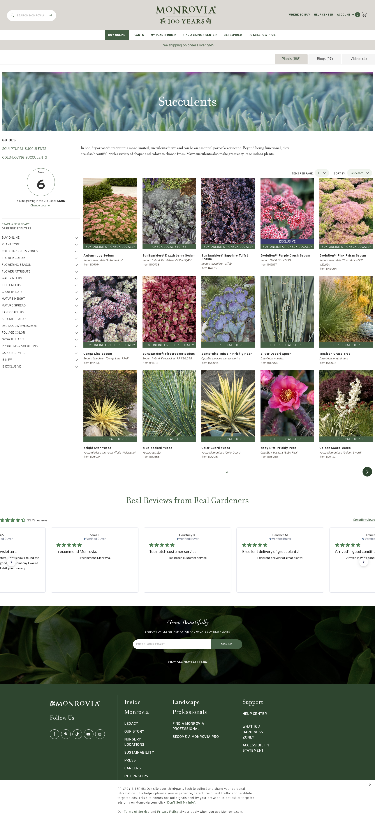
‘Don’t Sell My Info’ (180, 802)
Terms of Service (137, 811)
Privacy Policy (168, 811)
